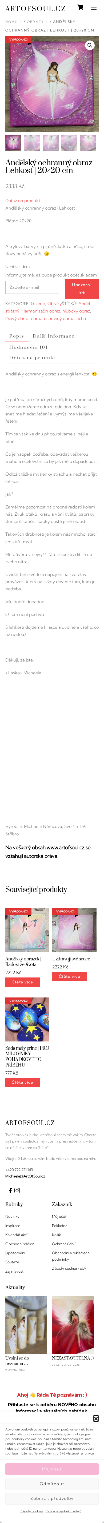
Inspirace (12, 1226)
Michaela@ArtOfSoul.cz (25, 1176)
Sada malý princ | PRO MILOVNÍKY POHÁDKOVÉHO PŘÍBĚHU (27, 1057)
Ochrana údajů (64, 1244)
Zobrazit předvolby (51, 1498)
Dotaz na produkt (22, 200)
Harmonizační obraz (41, 311)
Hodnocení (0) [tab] (28, 347)
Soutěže (12, 1262)
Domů (11, 22)
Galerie (38, 303)
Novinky (12, 1216)
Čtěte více (22, 982)
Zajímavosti (14, 1271)
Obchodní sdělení (20, 1244)
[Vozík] (80, 7)
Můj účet (59, 1216)
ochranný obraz (59, 318)
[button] (96, 1418)
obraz (36, 318)
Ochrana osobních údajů (63, 1511)
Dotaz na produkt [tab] (32, 358)
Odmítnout (52, 1483)
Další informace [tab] (54, 336)
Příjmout (52, 1469)
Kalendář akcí (16, 1235)
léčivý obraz (17, 318)
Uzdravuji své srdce (71, 959)
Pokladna (59, 1226)
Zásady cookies (31, 1511)
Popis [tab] (16, 336)
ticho (81, 318)
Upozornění (15, 1253)
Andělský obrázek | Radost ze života (23, 962)
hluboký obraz (76, 311)
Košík (56, 1235)
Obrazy (35, 22)
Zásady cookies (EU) (69, 1268)
